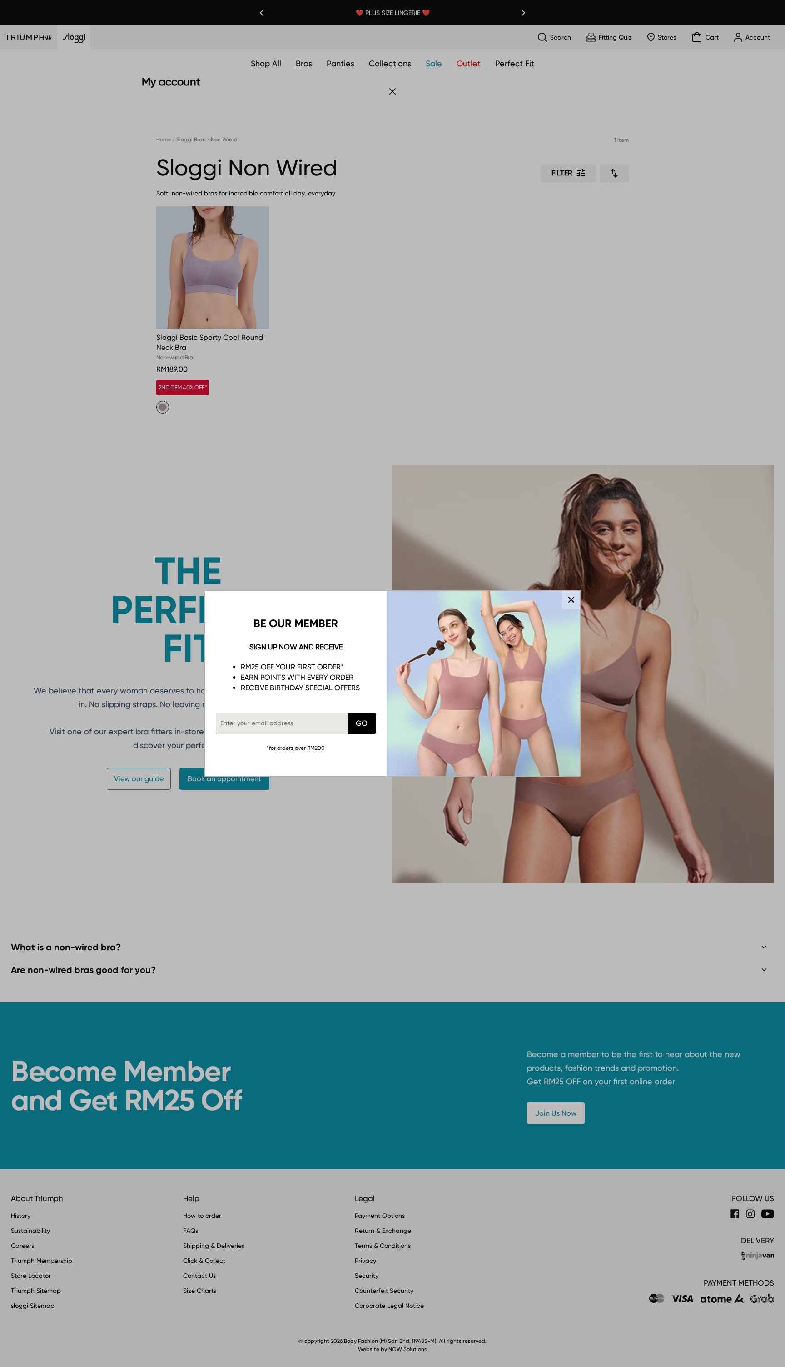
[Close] (571, 600)
